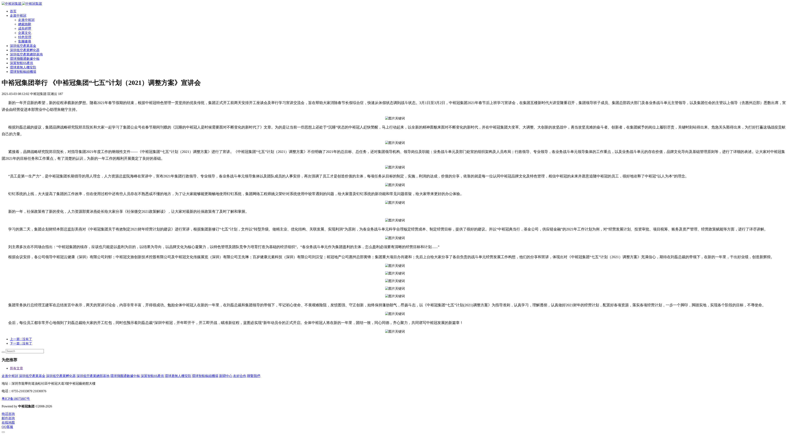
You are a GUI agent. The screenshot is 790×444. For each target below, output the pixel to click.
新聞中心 (225, 376)
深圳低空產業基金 (32, 376)
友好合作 (239, 376)
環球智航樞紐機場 (205, 376)
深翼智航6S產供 (152, 376)
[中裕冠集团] (22, 3)
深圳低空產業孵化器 (61, 376)
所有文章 (16, 368)
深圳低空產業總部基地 (93, 376)
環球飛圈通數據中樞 (125, 376)
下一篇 (21, 343)
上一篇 (21, 339)
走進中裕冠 (10, 376)
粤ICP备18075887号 (16, 398)
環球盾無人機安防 (178, 376)
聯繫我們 (253, 376)
